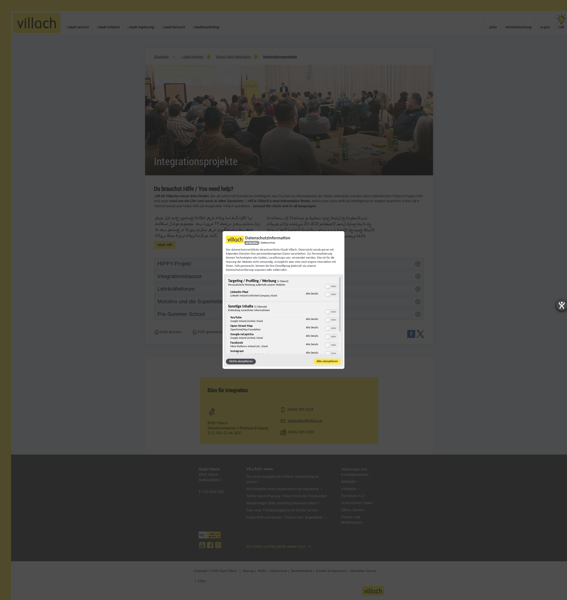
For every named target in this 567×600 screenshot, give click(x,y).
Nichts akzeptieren (240, 361)
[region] (283, 315)
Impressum (251, 243)
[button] (328, 286)
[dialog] (283, 300)
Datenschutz (268, 243)
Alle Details (312, 293)
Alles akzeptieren (327, 361)
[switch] (331, 286)
